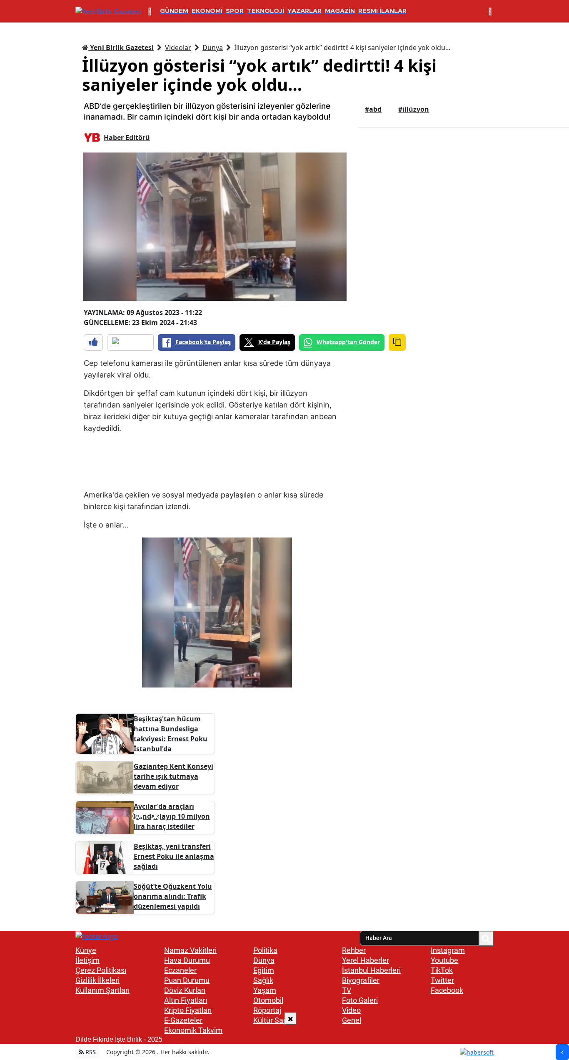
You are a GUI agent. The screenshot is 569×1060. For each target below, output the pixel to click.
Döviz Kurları (184, 990)
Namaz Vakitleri (190, 950)
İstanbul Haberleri (371, 970)
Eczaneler (180, 970)
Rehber (354, 950)
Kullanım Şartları (102, 990)
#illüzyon (413, 109)
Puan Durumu (187, 980)
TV (346, 990)
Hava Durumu (187, 960)
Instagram (448, 950)
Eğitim (263, 970)
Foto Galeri (360, 1000)
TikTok (442, 970)
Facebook (447, 990)
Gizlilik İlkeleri (97, 980)
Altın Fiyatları (185, 1000)
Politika (265, 950)
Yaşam (264, 990)
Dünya (212, 47)
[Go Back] (562, 1052)
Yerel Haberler (365, 960)
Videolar (178, 47)
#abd (373, 109)
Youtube (444, 960)
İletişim (87, 960)
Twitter (442, 980)
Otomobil (268, 1000)
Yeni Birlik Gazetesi (121, 47)
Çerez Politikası (100, 970)
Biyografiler (360, 980)
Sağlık (263, 980)
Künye (85, 950)
